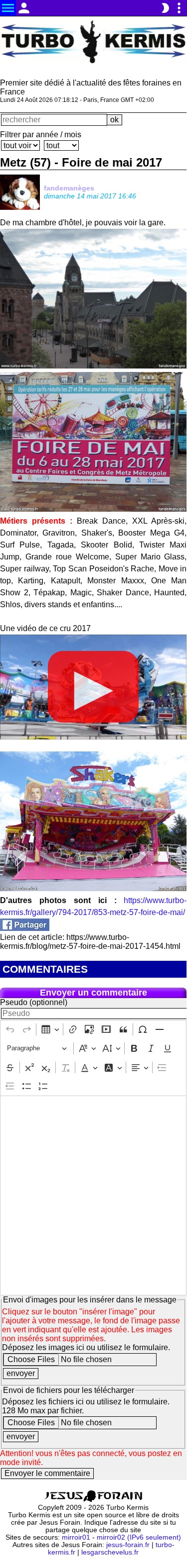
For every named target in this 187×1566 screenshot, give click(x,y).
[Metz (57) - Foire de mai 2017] (24, 928)
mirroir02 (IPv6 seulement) (139, 1537)
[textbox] (93, 1195)
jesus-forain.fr (128, 1545)
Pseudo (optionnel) (33, 1002)
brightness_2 (165, 8)
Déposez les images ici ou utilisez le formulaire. (86, 1347)
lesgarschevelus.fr (110, 1552)
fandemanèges (69, 188)
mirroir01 (76, 1537)
